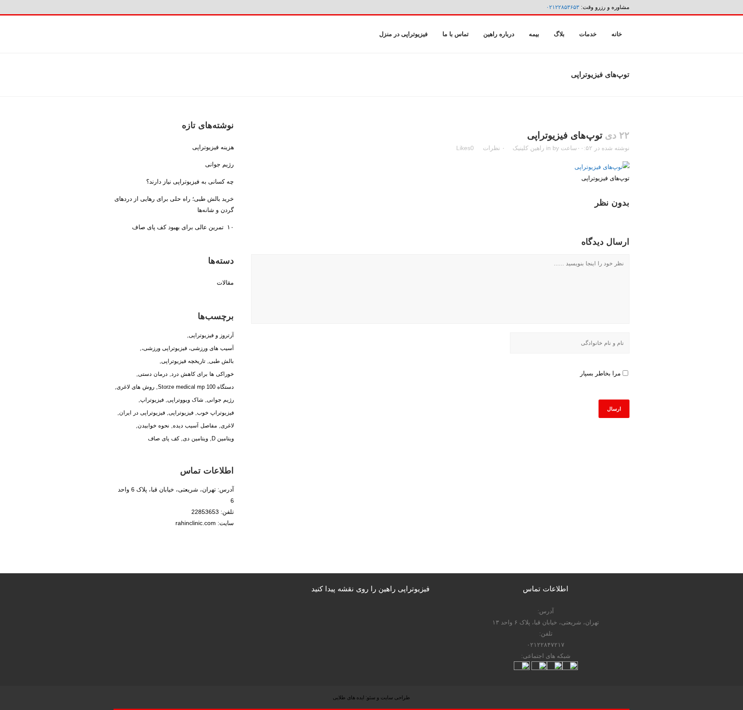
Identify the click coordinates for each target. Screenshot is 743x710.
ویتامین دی (195, 438)
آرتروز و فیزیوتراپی (211, 335)
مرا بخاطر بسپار (600, 373)
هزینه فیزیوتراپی (213, 147)
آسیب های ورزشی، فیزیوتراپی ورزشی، (187, 348)
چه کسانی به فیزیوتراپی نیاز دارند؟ (190, 181)
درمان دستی (153, 374)
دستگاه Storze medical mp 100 (196, 387)
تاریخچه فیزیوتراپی (183, 361)
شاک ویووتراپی (185, 399)
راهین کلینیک (528, 147)
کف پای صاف (163, 438)
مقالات (225, 282)
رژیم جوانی (219, 164)
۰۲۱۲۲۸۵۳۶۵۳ (562, 7)
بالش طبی (221, 361)
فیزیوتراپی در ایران (142, 412)
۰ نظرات (494, 147)
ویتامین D (223, 438)
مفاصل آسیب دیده (195, 425)
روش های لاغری (135, 387)
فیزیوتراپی (181, 412)
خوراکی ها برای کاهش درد (202, 374)
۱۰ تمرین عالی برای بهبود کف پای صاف (183, 227)
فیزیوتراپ (152, 399)
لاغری (227, 425)
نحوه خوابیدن (153, 425)
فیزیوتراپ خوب (215, 412)
